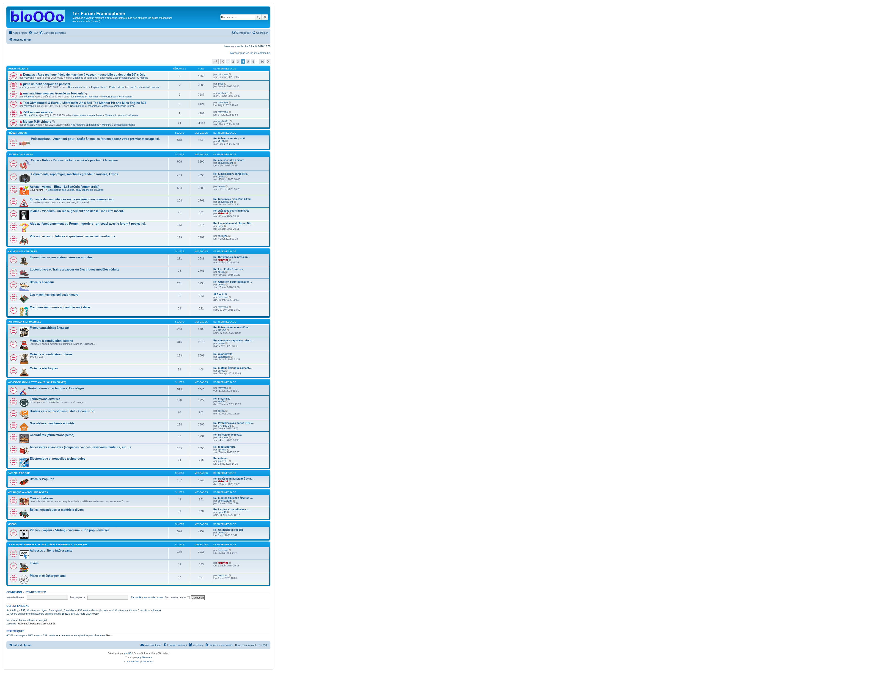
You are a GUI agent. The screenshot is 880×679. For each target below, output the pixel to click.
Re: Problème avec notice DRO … (233, 423)
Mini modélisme (41, 498)
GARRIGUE (224, 425)
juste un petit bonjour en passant (46, 84)
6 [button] (253, 61)
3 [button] (238, 61)
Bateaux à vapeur (42, 282)
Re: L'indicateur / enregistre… (231, 173)
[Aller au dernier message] (229, 74)
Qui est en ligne (17, 605)
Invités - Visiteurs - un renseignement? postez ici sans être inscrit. (77, 211)
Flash (109, 635)
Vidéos (12, 524)
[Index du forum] (40, 15)
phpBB (128, 653)
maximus (223, 575)
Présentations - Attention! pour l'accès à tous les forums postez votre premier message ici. (95, 139)
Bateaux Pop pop (19, 473)
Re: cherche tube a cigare (228, 160)
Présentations (17, 133)
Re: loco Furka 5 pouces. (228, 269)
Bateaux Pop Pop (42, 479)
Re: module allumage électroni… (233, 498)
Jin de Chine (31, 115)
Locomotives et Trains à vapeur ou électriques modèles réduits (74, 269)
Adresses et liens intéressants (51, 550)
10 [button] (262, 61)
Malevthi (223, 213)
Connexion (14, 592)
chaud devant (225, 162)
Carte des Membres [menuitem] (55, 32)
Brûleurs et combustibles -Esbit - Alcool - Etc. (62, 411)
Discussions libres (78, 87)
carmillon (223, 236)
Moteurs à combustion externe (51, 340)
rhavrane (29, 77)
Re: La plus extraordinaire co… (232, 509)
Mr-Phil (222, 141)
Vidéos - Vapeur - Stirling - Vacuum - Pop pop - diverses (69, 530)
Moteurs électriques (44, 368)
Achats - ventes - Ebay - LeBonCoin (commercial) (64, 186)
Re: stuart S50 (221, 398)
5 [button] (248, 61)
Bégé (27, 87)
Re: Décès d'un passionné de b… (233, 478)
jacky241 (223, 461)
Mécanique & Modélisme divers (28, 492)
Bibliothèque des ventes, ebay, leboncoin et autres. (76, 189)
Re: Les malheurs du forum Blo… (233, 223)
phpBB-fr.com (145, 657)
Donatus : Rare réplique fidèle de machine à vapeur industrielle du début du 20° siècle (84, 74)
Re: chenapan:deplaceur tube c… (233, 340)
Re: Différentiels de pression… (231, 257)
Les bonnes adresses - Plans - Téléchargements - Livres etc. (48, 544)
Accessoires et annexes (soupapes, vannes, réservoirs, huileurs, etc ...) (80, 447)
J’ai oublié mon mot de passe (147, 597)
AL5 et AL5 (220, 294)
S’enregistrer (35, 592)
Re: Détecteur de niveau (227, 434)
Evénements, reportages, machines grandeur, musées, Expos (74, 174)
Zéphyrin (29, 96)
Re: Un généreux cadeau (228, 529)
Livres (34, 563)
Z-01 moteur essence (37, 112)
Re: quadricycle (222, 354)
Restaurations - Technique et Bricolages (56, 388)
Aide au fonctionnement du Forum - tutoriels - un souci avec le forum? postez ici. (88, 223)
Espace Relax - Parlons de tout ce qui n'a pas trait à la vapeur (125, 87)
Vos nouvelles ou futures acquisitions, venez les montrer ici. (73, 236)
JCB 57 (222, 330)
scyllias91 (223, 93)
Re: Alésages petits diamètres (231, 210)
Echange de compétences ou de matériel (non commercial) (71, 199)
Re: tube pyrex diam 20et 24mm (232, 199)
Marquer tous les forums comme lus (250, 53)
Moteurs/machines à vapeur (116, 96)
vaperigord (224, 356)
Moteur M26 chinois (37, 121)
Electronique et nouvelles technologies (57, 458)
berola (221, 176)
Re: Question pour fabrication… (232, 281)
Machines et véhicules (84, 77)
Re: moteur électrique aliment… (232, 368)
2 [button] (233, 61)
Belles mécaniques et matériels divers (57, 509)
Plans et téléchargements (48, 575)
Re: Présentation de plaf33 (229, 138)
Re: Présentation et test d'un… (231, 327)
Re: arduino (220, 458)
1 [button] (228, 61)
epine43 (222, 449)
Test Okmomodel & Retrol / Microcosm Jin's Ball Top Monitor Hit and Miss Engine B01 (84, 103)
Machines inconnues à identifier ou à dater (60, 307)
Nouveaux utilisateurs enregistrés (36, 623)
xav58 (221, 401)
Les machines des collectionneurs (54, 294)
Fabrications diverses (45, 399)
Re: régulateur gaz (224, 446)
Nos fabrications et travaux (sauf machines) (37, 382)
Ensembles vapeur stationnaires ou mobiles (124, 77)
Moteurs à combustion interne (118, 106)
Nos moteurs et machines (84, 96)
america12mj (225, 500)
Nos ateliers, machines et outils (52, 423)
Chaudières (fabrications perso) (52, 435)
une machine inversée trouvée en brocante (53, 93)
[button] (215, 61)
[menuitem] (33, 33)
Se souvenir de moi (176, 597)
